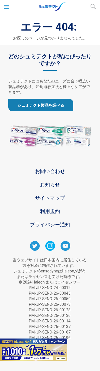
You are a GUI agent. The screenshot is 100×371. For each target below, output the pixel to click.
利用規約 (50, 211)
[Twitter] (34, 249)
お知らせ (50, 184)
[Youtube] (65, 249)
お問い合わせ (50, 171)
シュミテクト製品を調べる (41, 105)
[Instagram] (50, 249)
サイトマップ (50, 198)
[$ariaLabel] (50, 9)
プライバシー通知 (50, 224)
